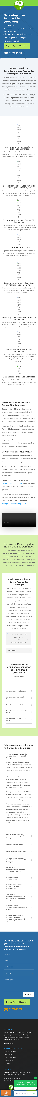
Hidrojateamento (9, 503)
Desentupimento (10, 1051)
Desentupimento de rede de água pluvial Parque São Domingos (19, 284)
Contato (7, 1063)
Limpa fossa (22, 503)
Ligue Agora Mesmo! (16, 46)
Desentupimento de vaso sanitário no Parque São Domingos (19, 186)
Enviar (28, 995)
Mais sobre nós (9, 1043)
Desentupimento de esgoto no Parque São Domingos (19, 148)
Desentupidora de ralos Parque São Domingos (19, 221)
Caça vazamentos (10, 1057)
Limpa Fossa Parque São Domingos (19, 376)
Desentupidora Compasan (12, 483)
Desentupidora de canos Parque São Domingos (19, 318)
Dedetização (9, 1060)
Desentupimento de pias (19, 247)
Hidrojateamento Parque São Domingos (19, 350)
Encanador (8, 1054)
